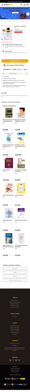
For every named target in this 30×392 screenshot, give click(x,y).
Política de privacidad (14, 329)
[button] (25, 5)
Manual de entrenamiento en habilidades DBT (9, 120)
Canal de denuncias (15, 332)
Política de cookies (14, 331)
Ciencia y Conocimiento (9, 21)
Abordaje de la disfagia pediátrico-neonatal (20, 120)
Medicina (24, 21)
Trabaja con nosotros (14, 305)
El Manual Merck (6, 170)
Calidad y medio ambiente (14, 302)
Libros (2, 21)
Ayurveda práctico (19, 195)
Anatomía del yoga (7, 220)
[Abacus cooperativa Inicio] (8, 5)
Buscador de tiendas (14, 304)
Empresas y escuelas (14, 307)
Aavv (15, 27)
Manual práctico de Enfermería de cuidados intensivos (8, 247)
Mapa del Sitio (15, 366)
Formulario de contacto (15, 343)
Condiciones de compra (15, 327)
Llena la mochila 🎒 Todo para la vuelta (15, 1)
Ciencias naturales (18, 21)
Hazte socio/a (14, 316)
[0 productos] (28, 5)
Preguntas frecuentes (14, 326)
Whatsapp (15, 345)
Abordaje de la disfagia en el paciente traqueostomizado (21, 171)
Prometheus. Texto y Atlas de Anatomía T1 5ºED (20, 146)
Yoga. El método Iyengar (8, 195)
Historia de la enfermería (21, 220)
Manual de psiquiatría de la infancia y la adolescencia (8, 146)
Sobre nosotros (14, 300)
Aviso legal (14, 334)
